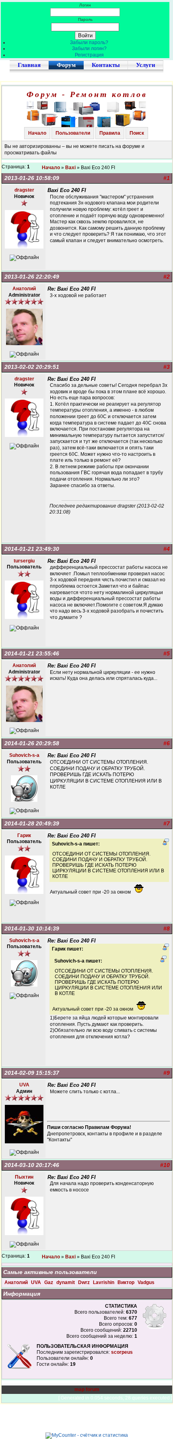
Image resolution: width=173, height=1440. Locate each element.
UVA (36, 1282)
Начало (37, 133)
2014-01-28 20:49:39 (31, 823)
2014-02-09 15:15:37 (31, 1073)
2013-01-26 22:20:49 (31, 276)
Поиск (137, 133)
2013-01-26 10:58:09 (31, 178)
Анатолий (16, 1282)
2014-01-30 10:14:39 (31, 928)
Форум (66, 65)
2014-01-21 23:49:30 (31, 549)
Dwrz (84, 1282)
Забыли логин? (89, 48)
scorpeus (122, 1352)
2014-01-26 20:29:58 (31, 743)
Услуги (145, 65)
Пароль (85, 19)
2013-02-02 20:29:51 (31, 367)
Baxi (70, 167)
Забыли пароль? (89, 42)
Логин (85, 5)
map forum (86, 1389)
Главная (29, 65)
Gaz (49, 1282)
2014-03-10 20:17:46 (31, 1165)
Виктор (126, 1282)
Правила (109, 133)
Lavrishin (104, 1282)
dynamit (66, 1282)
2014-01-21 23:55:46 (31, 653)
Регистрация (89, 55)
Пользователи (73, 133)
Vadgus (146, 1282)
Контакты (106, 65)
